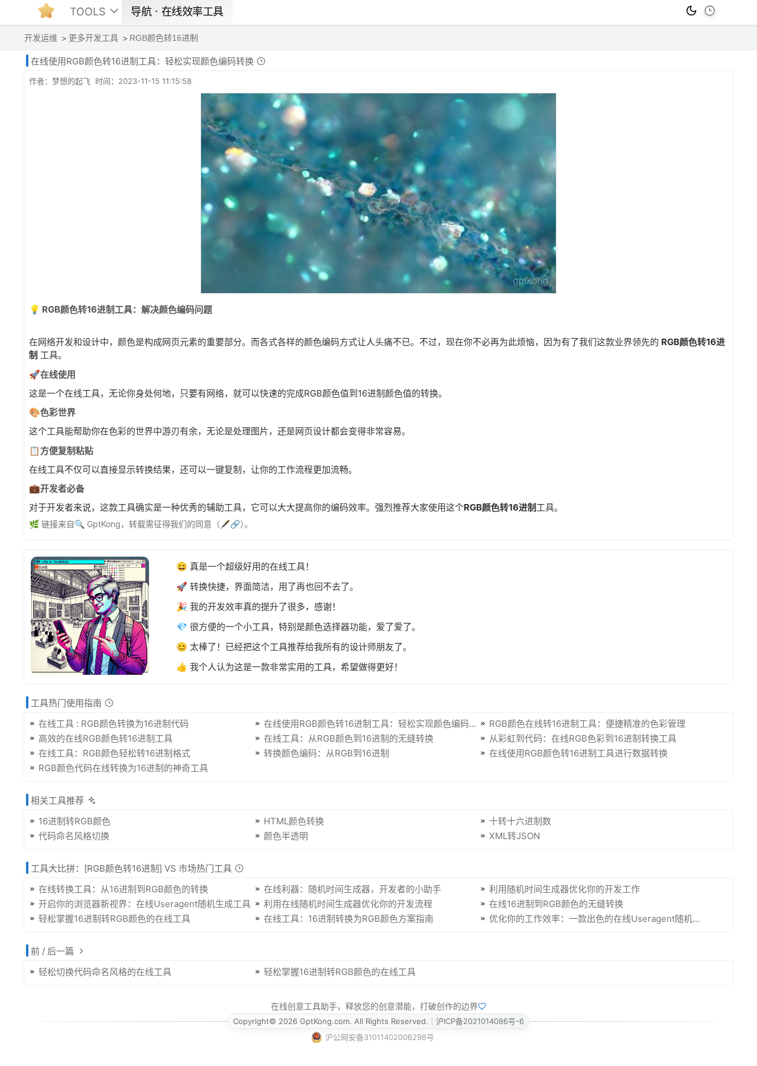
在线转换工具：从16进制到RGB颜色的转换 (123, 889)
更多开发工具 (93, 38)
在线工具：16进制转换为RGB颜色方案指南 (349, 918)
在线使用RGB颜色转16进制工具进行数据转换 (578, 753)
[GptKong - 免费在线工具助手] (49, 14)
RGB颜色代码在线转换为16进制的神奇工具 (123, 768)
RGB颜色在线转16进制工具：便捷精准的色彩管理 (587, 723)
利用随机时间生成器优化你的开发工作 (564, 889)
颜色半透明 (286, 835)
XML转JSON (514, 835)
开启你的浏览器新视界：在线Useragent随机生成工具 (144, 903)
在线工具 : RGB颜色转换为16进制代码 (113, 723)
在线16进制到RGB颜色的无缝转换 (556, 903)
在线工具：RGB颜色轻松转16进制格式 (114, 753)
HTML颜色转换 (294, 821)
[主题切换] (691, 11)
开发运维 (40, 38)
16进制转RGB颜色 (74, 821)
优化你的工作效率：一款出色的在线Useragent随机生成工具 (597, 918)
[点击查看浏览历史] (709, 10)
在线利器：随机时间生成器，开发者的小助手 (352, 889)
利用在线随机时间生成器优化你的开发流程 (348, 903)
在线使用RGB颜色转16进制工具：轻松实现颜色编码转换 (372, 723)
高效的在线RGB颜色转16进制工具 (105, 738)
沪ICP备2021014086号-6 (480, 1021)
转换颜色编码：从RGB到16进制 (326, 753)
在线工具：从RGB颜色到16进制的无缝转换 (349, 738)
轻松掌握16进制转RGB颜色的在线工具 (114, 918)
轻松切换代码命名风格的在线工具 (105, 971)
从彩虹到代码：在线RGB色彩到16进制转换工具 (583, 738)
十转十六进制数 (520, 821)
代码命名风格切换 (73, 835)
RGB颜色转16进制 (164, 38)
